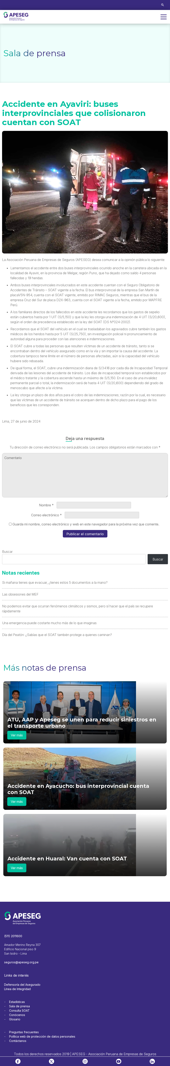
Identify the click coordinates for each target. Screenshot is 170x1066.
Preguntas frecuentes (24, 1032)
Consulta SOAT (19, 1010)
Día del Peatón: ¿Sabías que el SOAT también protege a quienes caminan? (57, 635)
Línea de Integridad (17, 989)
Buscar (7, 551)
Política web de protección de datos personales (42, 1036)
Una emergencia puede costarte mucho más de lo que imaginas (49, 623)
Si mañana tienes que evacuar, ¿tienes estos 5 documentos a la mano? (55, 582)
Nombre (46, 505)
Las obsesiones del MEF (20, 594)
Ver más (17, 735)
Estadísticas (17, 1002)
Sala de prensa (19, 1006)
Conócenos (17, 1015)
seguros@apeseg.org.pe (21, 962)
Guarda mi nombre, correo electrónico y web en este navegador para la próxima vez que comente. (85, 524)
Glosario (14, 1019)
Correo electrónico (46, 515)
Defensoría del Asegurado (22, 984)
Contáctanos (17, 1041)
